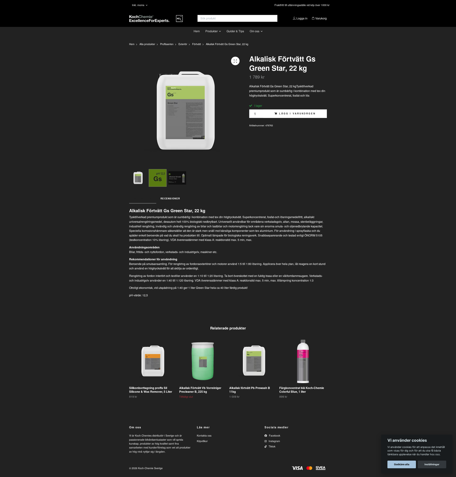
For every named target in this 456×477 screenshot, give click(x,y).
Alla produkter (147, 49)
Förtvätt (196, 49)
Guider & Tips (235, 36)
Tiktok (271, 452)
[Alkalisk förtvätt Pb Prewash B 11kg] (253, 366)
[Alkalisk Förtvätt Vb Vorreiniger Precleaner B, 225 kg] (203, 366)
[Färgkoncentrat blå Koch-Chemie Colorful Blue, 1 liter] (303, 366)
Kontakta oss (204, 441)
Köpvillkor (202, 446)
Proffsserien (166, 49)
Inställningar (431, 464)
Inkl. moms (138, 5)
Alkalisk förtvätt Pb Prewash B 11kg (249, 395)
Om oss (254, 36)
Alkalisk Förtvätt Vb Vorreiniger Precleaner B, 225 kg (200, 395)
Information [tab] (142, 203)
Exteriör (182, 49)
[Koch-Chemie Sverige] (178, 21)
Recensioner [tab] (170, 203)
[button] (342, 374)
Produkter (211, 36)
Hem (197, 36)
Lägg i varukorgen (297, 119)
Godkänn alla (401, 464)
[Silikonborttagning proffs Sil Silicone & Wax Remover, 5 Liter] (153, 366)
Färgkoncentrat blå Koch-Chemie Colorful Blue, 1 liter (301, 395)
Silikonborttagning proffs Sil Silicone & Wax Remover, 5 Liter (150, 395)
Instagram (274, 446)
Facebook (274, 441)
